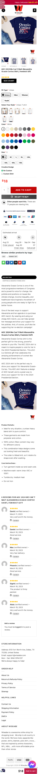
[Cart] (34, 10)
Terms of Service (8, 687)
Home (3, 66)
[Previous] (4, 36)
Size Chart (9, 81)
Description (7, 277)
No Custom (7, 171)
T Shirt (24, 66)
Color (4, 124)
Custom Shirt (8, 174)
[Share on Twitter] (11, 262)
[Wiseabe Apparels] (19, 10)
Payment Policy (7, 712)
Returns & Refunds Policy (11, 679)
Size (3, 152)
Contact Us (6, 704)
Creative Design (7, 167)
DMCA (4, 716)
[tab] (19, 277)
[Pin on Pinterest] (20, 262)
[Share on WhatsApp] (3, 262)
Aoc (3, 256)
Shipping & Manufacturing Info (14, 281)
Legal (3, 720)
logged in (19, 627)
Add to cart (24, 190)
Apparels (13, 66)
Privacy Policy (7, 683)
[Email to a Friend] (16, 262)
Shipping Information (10, 708)
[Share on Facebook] (7, 262)
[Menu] (3, 10)
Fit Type (4, 90)
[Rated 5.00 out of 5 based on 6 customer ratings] (19, 77)
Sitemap (4, 691)
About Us (5, 675)
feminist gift (13, 256)
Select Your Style (8, 105)
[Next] (33, 36)
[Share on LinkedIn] (24, 262)
